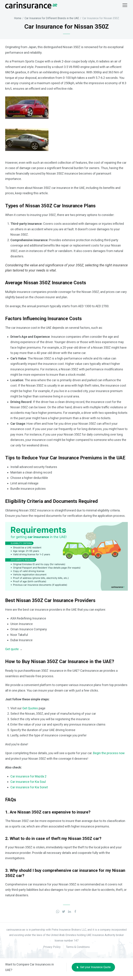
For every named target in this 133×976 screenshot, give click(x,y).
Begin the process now (109, 753)
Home (17, 18)
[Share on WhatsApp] (57, 911)
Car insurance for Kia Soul (28, 781)
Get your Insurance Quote (95, 967)
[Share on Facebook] (75, 911)
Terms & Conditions (78, 947)
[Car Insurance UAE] (31, 5)
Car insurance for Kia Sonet (29, 787)
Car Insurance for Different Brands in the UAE (52, 18)
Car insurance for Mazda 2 (28, 776)
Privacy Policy (52, 947)
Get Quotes (30, 708)
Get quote (12, 649)
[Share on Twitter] (63, 911)
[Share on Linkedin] (69, 911)
